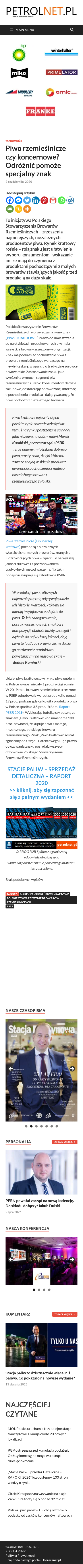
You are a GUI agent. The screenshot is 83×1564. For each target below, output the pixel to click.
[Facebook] (10, 200)
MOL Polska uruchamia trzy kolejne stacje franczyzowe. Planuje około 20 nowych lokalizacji (39, 1433)
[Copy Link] (18, 209)
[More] (27, 209)
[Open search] (72, 30)
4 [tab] (41, 1126)
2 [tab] (31, 1126)
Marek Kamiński (31, 894)
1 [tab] (26, 1126)
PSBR (10, 906)
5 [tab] (46, 1126)
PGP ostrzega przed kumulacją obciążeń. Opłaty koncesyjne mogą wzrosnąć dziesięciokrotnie (38, 1455)
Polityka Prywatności (20, 1555)
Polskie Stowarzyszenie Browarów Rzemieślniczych (33, 900)
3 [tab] (36, 1126)
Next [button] (72, 1069)
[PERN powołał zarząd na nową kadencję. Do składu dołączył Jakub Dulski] (41, 1172)
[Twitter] (27, 200)
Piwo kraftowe (57, 894)
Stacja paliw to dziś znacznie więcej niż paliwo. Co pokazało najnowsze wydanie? (40, 1375)
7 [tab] (57, 1126)
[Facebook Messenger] (18, 200)
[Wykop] (70, 200)
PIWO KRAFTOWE (22, 338)
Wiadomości (14, 140)
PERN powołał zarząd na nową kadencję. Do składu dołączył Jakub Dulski (40, 1203)
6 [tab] (51, 1126)
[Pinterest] (44, 200)
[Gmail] (53, 200)
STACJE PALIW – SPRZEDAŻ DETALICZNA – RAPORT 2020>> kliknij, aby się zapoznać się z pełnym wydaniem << (41, 783)
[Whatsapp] (62, 200)
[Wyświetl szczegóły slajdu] (41, 1070)
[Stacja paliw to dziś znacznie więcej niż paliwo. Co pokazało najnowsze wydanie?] (41, 1344)
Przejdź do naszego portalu (33, 1560)
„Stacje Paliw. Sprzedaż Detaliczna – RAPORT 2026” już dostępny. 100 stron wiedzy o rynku (38, 1477)
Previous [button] (11, 1069)
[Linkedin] (36, 200)
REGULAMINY (16, 1551)
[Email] (10, 209)
